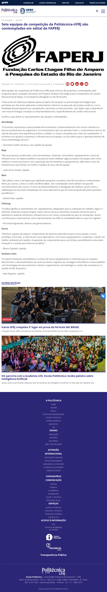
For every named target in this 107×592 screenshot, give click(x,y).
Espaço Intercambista (53, 461)
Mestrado (54, 438)
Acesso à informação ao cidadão (53, 528)
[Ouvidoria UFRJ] (53, 547)
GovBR (5, 2)
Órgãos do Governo (97, 3)
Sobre (53, 404)
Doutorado (53, 441)
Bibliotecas (53, 424)
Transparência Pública (53, 554)
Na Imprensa (53, 491)
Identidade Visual (53, 500)
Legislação (79, 3)
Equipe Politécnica (53, 417)
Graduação (53, 434)
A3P (53, 427)
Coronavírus (53, 476)
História (53, 408)
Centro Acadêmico (53, 421)
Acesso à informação (47, 3)
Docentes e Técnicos (53, 511)
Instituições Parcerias (53, 457)
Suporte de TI (53, 517)
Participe (65, 3)
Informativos (53, 494)
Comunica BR (28, 3)
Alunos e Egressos (53, 507)
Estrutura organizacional (53, 414)
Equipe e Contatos (53, 497)
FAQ (53, 524)
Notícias (53, 484)
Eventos (53, 487)
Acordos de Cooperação (53, 467)
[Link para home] (53, 572)
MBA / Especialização (53, 444)
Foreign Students (53, 471)
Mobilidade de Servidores (53, 464)
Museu (53, 411)
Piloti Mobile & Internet (60, 589)
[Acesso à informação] (53, 537)
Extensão (53, 449)
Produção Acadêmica (53, 514)
